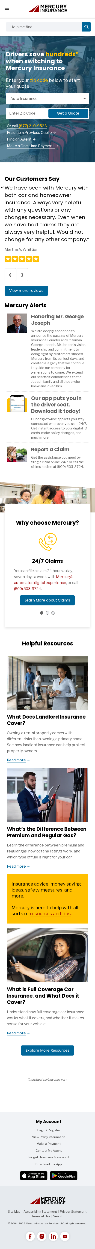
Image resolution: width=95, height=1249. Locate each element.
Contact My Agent (49, 1150)
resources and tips (50, 913)
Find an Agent (19, 139)
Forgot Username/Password (49, 1157)
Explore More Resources (47, 1050)
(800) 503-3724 (27, 589)
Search (58, 1216)
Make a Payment (49, 1143)
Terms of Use (41, 1216)
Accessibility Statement (40, 1211)
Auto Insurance (24, 98)
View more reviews (26, 290)
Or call (27, 126)
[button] (41, 613)
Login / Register (48, 1130)
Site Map (14, 1211)
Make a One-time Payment (31, 146)
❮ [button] (10, 274)
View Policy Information (48, 1137)
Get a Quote (68, 113)
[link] (30, 1236)
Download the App (49, 1164)
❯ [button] (22, 274)
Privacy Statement (73, 1211)
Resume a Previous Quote (29, 132)
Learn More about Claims (47, 600)
